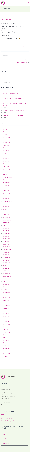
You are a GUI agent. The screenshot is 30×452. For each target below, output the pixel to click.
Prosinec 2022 (7, 217)
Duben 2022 (6, 236)
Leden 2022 (6, 244)
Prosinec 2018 (7, 332)
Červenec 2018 (7, 342)
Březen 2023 (6, 209)
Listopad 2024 (7, 172)
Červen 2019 (6, 316)
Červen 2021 (6, 260)
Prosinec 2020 (7, 273)
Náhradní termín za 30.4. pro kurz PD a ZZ (15, 110)
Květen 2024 (6, 182)
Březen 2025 (6, 161)
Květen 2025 (6, 156)
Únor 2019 (6, 326)
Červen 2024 (6, 180)
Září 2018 (5, 337)
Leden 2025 (6, 166)
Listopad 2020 (7, 276)
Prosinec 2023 (7, 193)
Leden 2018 (6, 359)
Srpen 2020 (6, 284)
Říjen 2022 (6, 222)
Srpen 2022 (6, 228)
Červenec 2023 (7, 201)
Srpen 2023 (6, 198)
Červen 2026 (6, 131)
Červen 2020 (6, 289)
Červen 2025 (6, 153)
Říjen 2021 (6, 252)
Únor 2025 (6, 164)
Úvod (4, 434)
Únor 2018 (6, 356)
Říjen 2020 (6, 278)
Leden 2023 (6, 214)
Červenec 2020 (7, 286)
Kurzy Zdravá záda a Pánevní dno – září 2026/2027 (14, 104)
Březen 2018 (6, 353)
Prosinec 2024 (7, 169)
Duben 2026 (6, 134)
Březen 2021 (6, 265)
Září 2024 (5, 174)
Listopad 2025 (7, 145)
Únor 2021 (6, 268)
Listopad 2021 (7, 249)
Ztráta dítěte (7, 438)
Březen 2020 (6, 297)
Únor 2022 (6, 241)
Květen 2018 (6, 348)
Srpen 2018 (6, 340)
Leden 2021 (6, 270)
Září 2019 (5, 310)
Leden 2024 (6, 190)
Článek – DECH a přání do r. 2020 (11, 57)
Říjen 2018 (6, 334)
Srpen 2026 (6, 129)
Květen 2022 (6, 233)
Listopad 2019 (7, 305)
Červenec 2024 (7, 177)
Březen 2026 (6, 137)
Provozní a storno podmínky (8, 421)
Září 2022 (5, 225)
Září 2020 (5, 281)
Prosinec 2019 (7, 302)
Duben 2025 (6, 158)
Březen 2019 (6, 324)
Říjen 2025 (6, 148)
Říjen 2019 (6, 308)
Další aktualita (26, 59)
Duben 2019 (6, 321)
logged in (10, 75)
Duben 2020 (6, 294)
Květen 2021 (6, 262)
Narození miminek (22, 62)
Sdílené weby (6, 443)
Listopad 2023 (7, 196)
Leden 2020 (6, 300)
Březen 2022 (6, 238)
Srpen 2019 (6, 313)
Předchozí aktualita (4, 55)
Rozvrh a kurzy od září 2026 (11, 93)
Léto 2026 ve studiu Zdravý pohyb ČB (13, 98)
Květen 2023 (6, 204)
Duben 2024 (6, 185)
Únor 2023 (6, 212)
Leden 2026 (6, 139)
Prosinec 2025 (7, 142)
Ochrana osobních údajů (7, 418)
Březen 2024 (6, 188)
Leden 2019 (6, 329)
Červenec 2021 (7, 257)
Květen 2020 (6, 292)
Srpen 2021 (6, 254)
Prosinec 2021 (7, 246)
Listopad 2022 (7, 220)
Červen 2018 (6, 345)
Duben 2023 (6, 206)
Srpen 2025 (6, 150)
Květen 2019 (6, 318)
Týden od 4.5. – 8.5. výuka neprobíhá (13, 115)
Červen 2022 (6, 230)
